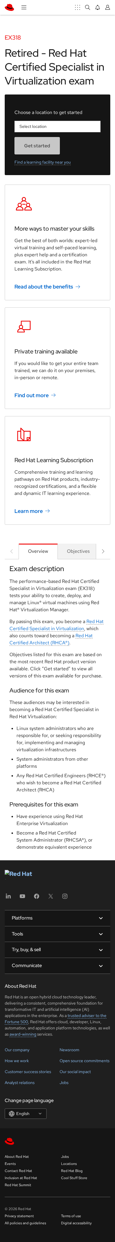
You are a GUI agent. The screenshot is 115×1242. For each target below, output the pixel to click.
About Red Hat (17, 1156)
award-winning (22, 1034)
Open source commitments (84, 1060)
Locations (69, 1163)
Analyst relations (19, 1082)
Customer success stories (28, 1071)
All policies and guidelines (25, 1223)
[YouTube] (22, 898)
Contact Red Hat (18, 1170)
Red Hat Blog (72, 1170)
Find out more (31, 395)
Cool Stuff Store (74, 1178)
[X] (50, 898)
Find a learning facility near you (42, 162)
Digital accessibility (76, 1223)
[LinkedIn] (8, 898)
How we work (17, 1060)
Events (10, 1163)
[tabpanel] (57, 709)
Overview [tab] (38, 551)
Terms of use (71, 1216)
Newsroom (69, 1049)
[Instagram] (64, 898)
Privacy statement (19, 1216)
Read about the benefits (43, 286)
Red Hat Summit (18, 1185)
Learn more (28, 511)
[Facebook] (36, 898)
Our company (17, 1049)
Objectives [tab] (78, 551)
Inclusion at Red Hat (21, 1178)
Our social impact (75, 1071)
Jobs (64, 1082)
